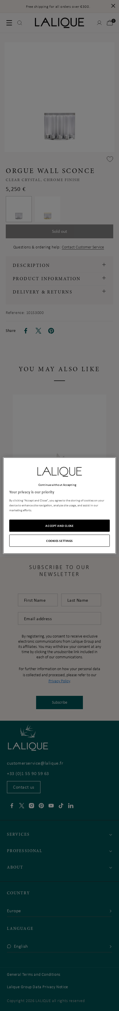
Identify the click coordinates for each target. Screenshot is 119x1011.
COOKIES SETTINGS (59, 540)
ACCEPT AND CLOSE (59, 525)
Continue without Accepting (57, 485)
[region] (59, 505)
